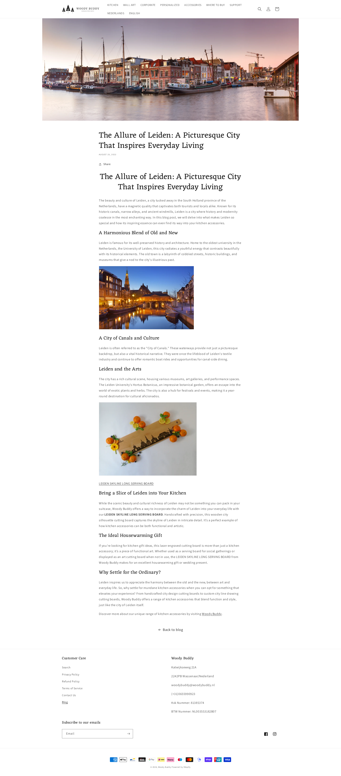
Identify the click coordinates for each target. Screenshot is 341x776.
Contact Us (69, 695)
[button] (259, 9)
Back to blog (173, 629)
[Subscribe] (128, 733)
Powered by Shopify (181, 767)
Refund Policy (71, 681)
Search (66, 667)
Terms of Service (72, 688)
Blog (65, 702)
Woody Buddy (212, 614)
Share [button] (107, 164)
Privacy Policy (70, 674)
